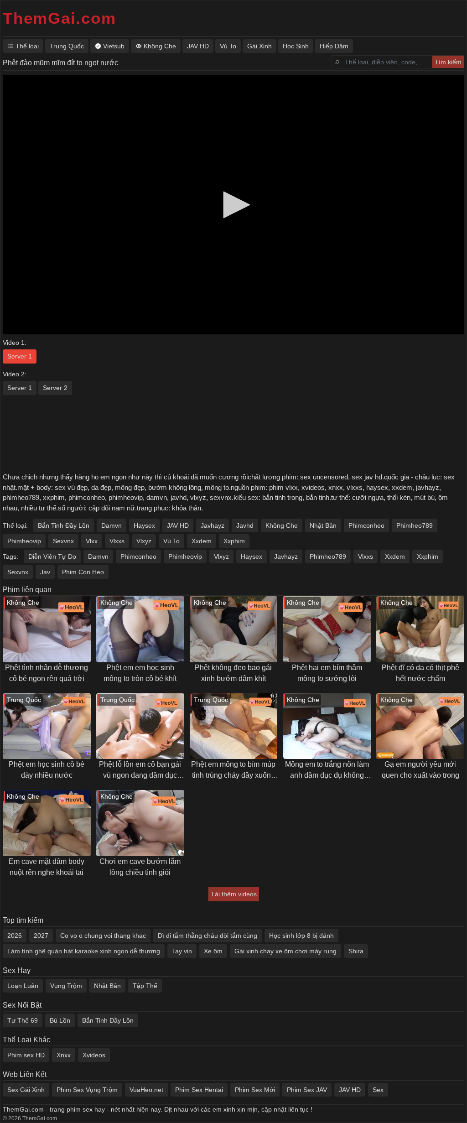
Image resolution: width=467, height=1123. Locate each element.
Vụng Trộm (66, 985)
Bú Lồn (60, 1020)
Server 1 (19, 356)
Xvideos (94, 1055)
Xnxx (64, 1055)
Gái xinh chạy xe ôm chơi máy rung (285, 951)
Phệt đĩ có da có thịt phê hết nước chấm (420, 673)
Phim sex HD (26, 1055)
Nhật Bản (323, 525)
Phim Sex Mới (255, 1089)
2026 (14, 935)
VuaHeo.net (146, 1089)
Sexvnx (63, 541)
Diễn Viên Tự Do (52, 556)
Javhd (245, 525)
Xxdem (202, 541)
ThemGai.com (59, 18)
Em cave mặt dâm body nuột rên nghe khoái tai (46, 867)
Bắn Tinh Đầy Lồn (63, 525)
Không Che (281, 525)
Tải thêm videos (234, 894)
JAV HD (178, 525)
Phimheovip (24, 541)
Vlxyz (143, 541)
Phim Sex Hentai (199, 1089)
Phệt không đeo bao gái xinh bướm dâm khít (233, 673)
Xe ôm (213, 951)
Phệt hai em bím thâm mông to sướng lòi (327, 673)
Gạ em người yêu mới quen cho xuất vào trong (420, 769)
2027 (41, 935)
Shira (355, 951)
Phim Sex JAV (307, 1089)
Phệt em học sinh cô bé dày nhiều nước (46, 769)
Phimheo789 (414, 525)
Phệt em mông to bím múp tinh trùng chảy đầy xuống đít (233, 770)
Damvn (111, 525)
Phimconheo (366, 525)
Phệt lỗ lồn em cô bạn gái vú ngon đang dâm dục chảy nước (140, 770)
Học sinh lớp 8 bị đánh (301, 935)
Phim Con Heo (83, 572)
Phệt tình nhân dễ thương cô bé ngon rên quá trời (46, 673)
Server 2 (55, 387)
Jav (45, 572)
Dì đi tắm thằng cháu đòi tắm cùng (207, 935)
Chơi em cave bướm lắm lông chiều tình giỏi (140, 867)
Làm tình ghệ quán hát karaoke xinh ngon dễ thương (83, 951)
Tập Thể (145, 985)
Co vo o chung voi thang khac (103, 935)
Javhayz (212, 525)
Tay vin (182, 951)
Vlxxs (117, 541)
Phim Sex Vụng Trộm (87, 1089)
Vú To (171, 541)
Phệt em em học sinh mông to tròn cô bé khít (140, 673)
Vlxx (92, 541)
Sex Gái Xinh (26, 1089)
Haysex (144, 525)
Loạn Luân (22, 985)
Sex (378, 1089)
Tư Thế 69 (22, 1020)
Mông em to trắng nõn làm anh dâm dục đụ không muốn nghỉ (327, 770)
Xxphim (234, 541)
